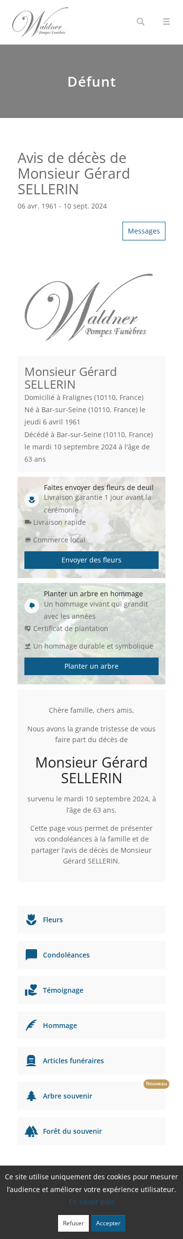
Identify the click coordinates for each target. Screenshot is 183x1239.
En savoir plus (92, 1201)
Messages (144, 230)
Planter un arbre (91, 666)
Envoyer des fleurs (91, 559)
